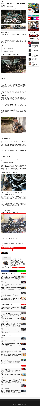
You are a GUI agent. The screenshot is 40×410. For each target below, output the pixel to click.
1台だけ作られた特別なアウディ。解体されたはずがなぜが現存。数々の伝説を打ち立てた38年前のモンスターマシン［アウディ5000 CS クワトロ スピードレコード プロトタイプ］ (35, 50)
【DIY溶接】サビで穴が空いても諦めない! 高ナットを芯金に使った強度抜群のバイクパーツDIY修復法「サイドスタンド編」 (35, 64)
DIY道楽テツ (33, 65)
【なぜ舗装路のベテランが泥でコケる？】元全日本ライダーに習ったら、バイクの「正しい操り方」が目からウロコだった (11, 308)
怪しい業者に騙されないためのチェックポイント (8, 48)
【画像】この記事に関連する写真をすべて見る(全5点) (8, 247)
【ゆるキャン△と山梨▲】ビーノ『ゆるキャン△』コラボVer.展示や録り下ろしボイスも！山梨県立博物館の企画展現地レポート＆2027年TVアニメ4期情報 (11, 277)
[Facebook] (5, 271)
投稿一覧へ (18, 267)
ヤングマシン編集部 (34, 47)
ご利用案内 (14, 402)
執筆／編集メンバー (18, 402)
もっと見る (23, 273)
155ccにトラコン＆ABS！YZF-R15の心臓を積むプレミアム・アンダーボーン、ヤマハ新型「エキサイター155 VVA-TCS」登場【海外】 (11, 349)
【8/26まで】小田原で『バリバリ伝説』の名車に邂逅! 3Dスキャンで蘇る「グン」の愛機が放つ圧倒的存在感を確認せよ (11, 344)
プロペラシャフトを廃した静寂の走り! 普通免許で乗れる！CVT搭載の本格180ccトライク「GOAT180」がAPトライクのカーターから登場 (11, 338)
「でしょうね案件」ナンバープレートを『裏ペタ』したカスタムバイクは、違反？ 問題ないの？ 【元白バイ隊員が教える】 (10, 329)
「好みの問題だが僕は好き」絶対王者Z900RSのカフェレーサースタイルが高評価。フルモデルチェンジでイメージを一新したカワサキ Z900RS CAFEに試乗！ (35, 59)
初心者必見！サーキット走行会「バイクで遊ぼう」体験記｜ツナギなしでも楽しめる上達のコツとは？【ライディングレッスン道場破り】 (11, 324)
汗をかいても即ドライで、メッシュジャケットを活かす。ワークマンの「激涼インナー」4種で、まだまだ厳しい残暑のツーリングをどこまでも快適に (11, 355)
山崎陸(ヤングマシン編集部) (10, 6)
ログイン (30, 15)
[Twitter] (13, 271)
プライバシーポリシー (23, 402)
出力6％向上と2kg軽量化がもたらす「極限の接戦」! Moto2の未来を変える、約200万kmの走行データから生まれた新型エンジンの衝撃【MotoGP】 (11, 282)
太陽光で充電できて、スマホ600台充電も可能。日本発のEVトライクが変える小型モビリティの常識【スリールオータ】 (35, 55)
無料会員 (36, 15)
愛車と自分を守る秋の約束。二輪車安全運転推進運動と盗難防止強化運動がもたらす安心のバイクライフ (11, 288)
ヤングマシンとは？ (9, 402)
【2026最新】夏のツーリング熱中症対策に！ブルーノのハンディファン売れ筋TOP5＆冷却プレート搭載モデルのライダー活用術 (10, 375)
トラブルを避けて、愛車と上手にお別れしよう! (8, 51)
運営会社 (28, 402)
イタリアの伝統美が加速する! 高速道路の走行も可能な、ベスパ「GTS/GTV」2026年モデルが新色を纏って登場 (10, 369)
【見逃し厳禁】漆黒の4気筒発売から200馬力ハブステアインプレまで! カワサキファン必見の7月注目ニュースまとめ (11, 293)
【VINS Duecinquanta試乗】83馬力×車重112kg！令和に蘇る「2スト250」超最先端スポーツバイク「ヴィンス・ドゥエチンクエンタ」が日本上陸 (11, 360)
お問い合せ (31, 402)
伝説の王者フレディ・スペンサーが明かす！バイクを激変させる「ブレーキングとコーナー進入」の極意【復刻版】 (11, 313)
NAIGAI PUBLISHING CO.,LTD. (19, 404)
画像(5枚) (14, 30)
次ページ (3, 245)
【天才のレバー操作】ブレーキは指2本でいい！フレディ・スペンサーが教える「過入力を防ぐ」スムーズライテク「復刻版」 (11, 318)
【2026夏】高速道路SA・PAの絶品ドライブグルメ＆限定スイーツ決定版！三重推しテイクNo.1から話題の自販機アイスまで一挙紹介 (11, 299)
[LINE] (21, 271)
